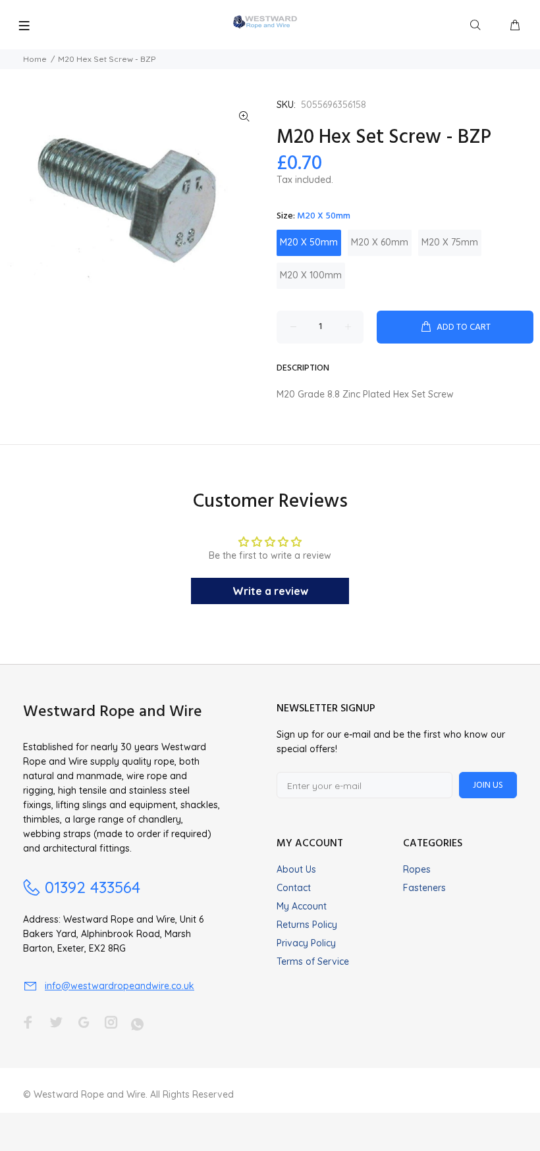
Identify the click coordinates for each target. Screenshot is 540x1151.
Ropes (417, 869)
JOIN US (488, 785)
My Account (302, 906)
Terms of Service (313, 961)
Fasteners (424, 888)
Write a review (270, 591)
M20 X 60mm (379, 242)
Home (35, 59)
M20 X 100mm (311, 275)
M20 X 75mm (449, 242)
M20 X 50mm (309, 242)
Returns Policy (307, 925)
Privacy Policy (306, 943)
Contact (294, 888)
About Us (296, 869)
